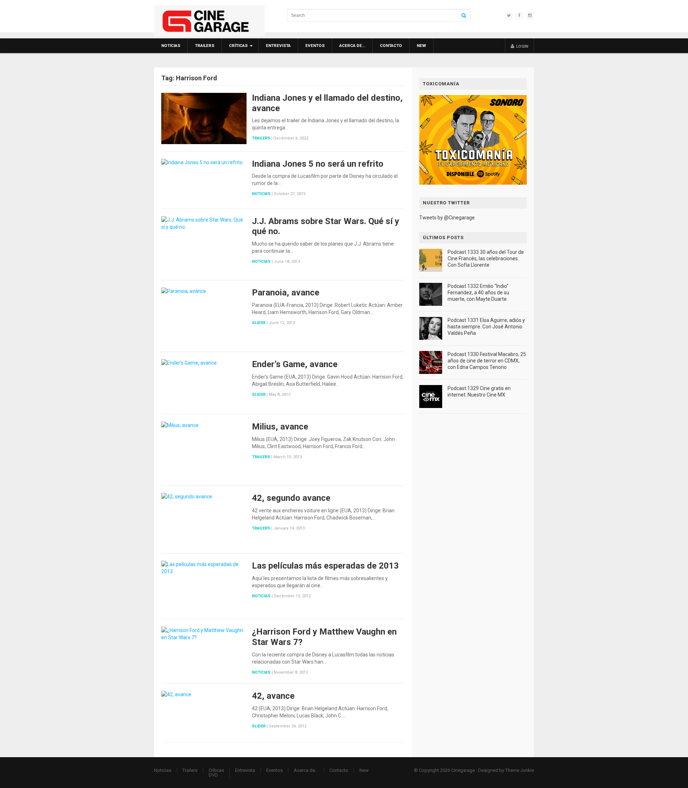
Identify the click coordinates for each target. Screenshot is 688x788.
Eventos (315, 45)
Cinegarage (463, 770)
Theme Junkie (519, 770)
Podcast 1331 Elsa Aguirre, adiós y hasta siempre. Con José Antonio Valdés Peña (486, 326)
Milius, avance (280, 427)
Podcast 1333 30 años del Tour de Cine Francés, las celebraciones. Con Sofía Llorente (486, 258)
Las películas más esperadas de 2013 (325, 566)
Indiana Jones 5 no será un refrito (317, 164)
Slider (259, 323)
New (421, 45)
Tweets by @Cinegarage (447, 217)
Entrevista (278, 45)
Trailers (204, 45)
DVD (213, 775)
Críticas (238, 45)
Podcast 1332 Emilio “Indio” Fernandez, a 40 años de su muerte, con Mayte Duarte (478, 292)
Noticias (170, 45)
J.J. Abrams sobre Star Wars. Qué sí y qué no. (325, 226)
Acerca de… (352, 45)
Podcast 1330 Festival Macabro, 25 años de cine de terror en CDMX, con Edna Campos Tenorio (487, 360)
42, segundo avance (291, 498)
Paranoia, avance (285, 293)
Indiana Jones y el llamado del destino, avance (327, 103)
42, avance (273, 696)
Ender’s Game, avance (295, 364)
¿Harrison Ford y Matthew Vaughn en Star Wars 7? (324, 637)
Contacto (391, 45)
